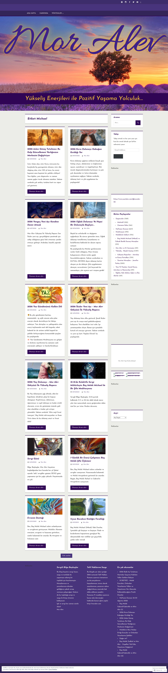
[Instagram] (125, 2)
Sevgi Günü (33, 459)
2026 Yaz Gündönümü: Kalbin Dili (44, 307)
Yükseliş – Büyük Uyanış (124, 251)
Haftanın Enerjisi (122, 229)
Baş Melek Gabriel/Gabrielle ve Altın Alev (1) (126, 606)
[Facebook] (129, 2)
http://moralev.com (94, 604)
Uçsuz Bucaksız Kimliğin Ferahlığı (87, 519)
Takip (116, 134)
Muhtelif (120, 222)
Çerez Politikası (53, 669)
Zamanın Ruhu (122, 225)
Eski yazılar (66, 555)
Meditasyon (120, 232)
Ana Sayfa (31, 13)
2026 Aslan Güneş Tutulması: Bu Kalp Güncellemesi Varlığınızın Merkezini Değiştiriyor (43, 152)
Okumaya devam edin (36, 191)
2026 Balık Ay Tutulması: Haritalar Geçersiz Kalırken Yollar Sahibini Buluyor (127, 575)
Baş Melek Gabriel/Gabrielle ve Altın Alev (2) (126, 653)
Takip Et (118, 156)
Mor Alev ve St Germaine (125, 248)
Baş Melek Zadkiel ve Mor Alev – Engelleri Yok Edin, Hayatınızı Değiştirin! (128, 644)
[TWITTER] (133, 2)
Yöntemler (57, 13)
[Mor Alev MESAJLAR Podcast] (121, 2)
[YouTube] (137, 2)
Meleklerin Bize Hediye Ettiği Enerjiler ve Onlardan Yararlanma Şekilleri (127, 632)
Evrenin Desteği (35, 518)
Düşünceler (120, 218)
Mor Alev (43, 159)
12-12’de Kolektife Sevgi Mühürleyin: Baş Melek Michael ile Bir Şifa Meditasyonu (87, 385)
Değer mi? (123, 638)
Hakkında (44, 13)
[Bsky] (141, 2)
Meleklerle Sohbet (122, 235)
